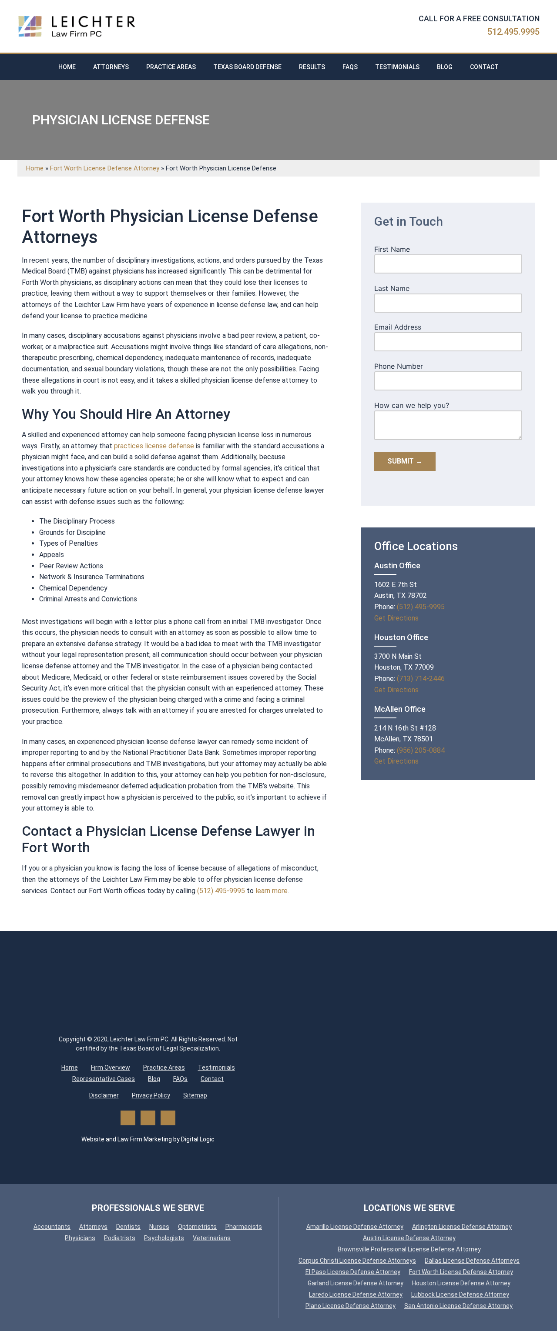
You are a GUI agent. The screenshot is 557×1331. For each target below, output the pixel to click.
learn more (271, 891)
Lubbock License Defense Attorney (460, 1294)
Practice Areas (171, 66)
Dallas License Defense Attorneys (472, 1260)
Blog (445, 66)
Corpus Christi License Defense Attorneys (357, 1260)
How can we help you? (411, 405)
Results (312, 66)
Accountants (52, 1226)
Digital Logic (198, 1139)
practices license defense (154, 446)
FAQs (350, 66)
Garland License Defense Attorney (355, 1283)
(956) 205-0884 (421, 750)
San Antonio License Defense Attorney (458, 1305)
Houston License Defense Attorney (461, 1283)
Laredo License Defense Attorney (356, 1294)
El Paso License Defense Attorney (352, 1271)
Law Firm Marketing (144, 1139)
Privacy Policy (151, 1095)
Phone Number (398, 366)
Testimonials (397, 66)
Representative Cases (103, 1078)
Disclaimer (104, 1095)
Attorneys (111, 66)
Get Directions (396, 618)
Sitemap (195, 1095)
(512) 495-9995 (221, 891)
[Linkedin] (168, 1118)
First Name (392, 249)
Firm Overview (110, 1067)
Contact (484, 66)
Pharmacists (243, 1226)
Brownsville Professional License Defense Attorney (409, 1249)
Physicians (80, 1237)
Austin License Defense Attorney (409, 1237)
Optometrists (197, 1226)
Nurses (159, 1226)
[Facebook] (128, 1118)
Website (92, 1139)
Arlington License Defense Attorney (462, 1226)
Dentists (128, 1226)
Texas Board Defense (247, 66)
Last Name (391, 288)
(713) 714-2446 (421, 678)
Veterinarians (212, 1237)
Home (67, 66)
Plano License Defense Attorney (350, 1305)
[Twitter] (148, 1118)
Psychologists (164, 1237)
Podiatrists (119, 1237)
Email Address (397, 327)
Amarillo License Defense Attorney (354, 1226)
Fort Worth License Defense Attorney (104, 168)
